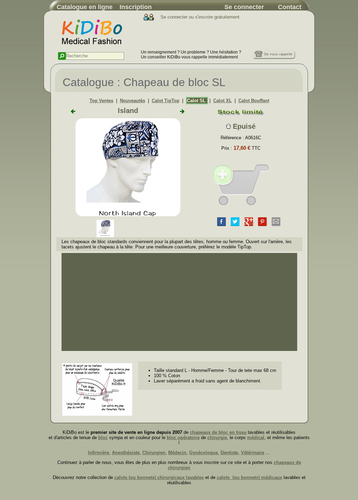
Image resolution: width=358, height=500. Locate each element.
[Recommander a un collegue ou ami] (276, 224)
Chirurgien (153, 452)
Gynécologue (203, 452)
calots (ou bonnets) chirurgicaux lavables (159, 477)
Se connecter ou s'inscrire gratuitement (199, 17)
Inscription (136, 6)
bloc (103, 437)
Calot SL (197, 100)
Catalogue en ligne (85, 6)
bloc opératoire (183, 437)
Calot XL (222, 100)
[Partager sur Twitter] (235, 224)
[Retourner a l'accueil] (95, 48)
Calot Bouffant (253, 100)
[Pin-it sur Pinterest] (262, 224)
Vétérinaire (252, 452)
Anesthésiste (125, 452)
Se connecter (244, 6)
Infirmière (98, 452)
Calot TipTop (165, 100)
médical (255, 437)
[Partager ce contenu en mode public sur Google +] (248, 224)
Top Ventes (101, 100)
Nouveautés (132, 100)
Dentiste (229, 452)
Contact (289, 6)
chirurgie (217, 437)
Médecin (177, 452)
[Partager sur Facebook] (221, 224)
